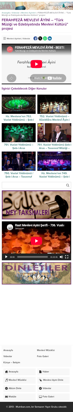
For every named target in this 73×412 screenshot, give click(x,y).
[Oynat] (6, 257)
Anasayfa (6, 13)
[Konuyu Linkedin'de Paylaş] (50, 38)
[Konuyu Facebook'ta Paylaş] (35, 38)
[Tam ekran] (66, 257)
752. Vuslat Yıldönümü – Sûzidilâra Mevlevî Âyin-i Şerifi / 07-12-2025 (54, 120)
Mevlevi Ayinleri (28, 13)
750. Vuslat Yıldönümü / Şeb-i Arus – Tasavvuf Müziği (18, 177)
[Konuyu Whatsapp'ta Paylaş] (45, 38)
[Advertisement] (36, 315)
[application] (36, 240)
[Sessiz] (61, 257)
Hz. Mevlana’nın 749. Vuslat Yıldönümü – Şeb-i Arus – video (54, 177)
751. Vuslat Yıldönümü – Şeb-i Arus (18, 146)
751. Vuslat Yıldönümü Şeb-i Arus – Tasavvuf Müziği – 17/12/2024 (54, 148)
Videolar (15, 13)
